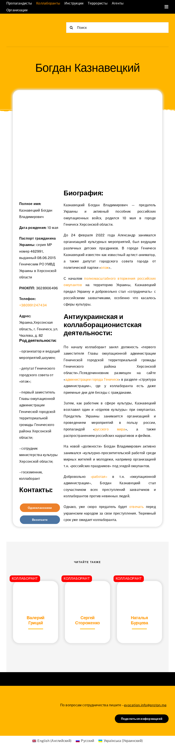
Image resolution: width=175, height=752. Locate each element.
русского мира (110, 429)
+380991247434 (33, 305)
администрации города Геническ (92, 379)
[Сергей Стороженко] (87, 592)
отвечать (136, 507)
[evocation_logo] (27, 24)
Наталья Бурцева (139, 620)
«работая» (99, 477)
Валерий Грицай (35, 620)
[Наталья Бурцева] (139, 592)
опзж (105, 268)
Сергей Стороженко (87, 620)
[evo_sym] (17, 702)
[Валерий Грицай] (35, 592)
